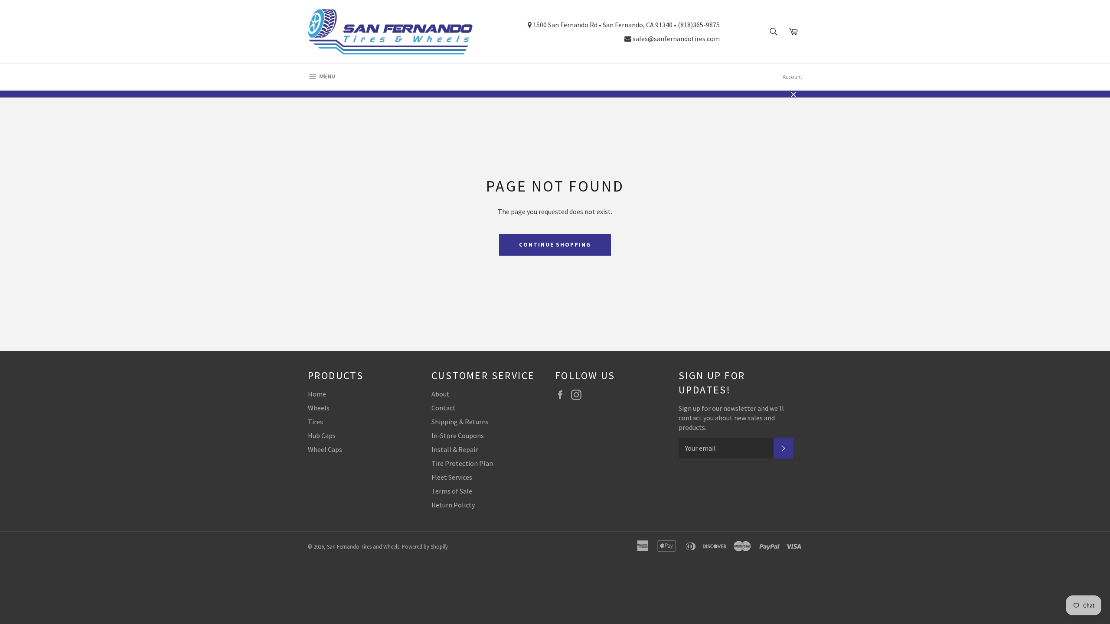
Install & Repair (454, 449)
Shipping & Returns (460, 421)
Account (792, 77)
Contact (443, 407)
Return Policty (453, 504)
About (440, 394)
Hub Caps (322, 435)
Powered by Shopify (425, 546)
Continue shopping (555, 244)
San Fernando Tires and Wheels (363, 546)
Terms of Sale (451, 491)
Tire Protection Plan (462, 463)
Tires (315, 421)
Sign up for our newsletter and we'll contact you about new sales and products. (731, 418)
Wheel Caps (325, 449)
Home (317, 394)
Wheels (319, 407)
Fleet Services (451, 477)
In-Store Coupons (457, 435)
